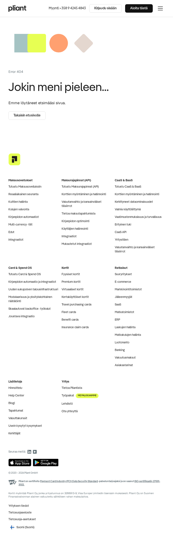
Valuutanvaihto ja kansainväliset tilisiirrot (81, 204)
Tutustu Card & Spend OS (24, 274)
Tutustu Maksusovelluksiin (24, 186)
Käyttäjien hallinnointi (75, 228)
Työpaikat (79, 395)
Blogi (11, 403)
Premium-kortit (71, 281)
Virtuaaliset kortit (73, 289)
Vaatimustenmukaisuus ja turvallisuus (138, 217)
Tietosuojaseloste (20, 512)
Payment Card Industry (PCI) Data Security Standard (69, 481)
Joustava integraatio (21, 316)
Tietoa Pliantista (72, 388)
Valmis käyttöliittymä (128, 209)
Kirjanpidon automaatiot (23, 217)
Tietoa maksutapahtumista (78, 213)
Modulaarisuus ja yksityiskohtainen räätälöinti (30, 299)
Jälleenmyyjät (123, 297)
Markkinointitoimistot (128, 289)
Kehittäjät (14, 433)
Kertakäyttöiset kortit (75, 297)
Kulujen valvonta (18, 209)
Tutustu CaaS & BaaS (128, 186)
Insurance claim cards (75, 327)
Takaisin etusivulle (27, 115)
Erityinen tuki (123, 224)
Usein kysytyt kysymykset (25, 425)
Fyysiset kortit (71, 274)
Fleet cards (69, 312)
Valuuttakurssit (17, 418)
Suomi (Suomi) (25, 527)
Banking (120, 350)
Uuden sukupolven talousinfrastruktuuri (33, 289)
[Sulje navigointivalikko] (160, 8)
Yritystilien (121, 239)
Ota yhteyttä (70, 411)
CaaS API (120, 232)
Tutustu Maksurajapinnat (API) (80, 186)
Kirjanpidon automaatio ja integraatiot (32, 281)
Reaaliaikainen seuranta (23, 194)
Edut (11, 232)
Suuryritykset (123, 274)
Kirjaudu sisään (105, 8)
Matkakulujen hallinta (128, 334)
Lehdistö (67, 403)
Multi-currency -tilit (20, 224)
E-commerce (123, 281)
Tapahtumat (15, 410)
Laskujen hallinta (125, 327)
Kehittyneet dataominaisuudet (134, 201)
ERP (117, 319)
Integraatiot (15, 239)
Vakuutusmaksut (125, 357)
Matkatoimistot (124, 312)
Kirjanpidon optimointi (75, 221)
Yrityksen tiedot (18, 505)
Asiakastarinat (124, 365)
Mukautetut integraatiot (77, 244)
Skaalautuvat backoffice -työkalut (29, 308)
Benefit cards (70, 319)
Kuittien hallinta (18, 201)
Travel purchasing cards (77, 304)
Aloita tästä (139, 8)
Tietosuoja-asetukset (22, 519)
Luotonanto (122, 342)
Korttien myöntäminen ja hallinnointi (84, 194)
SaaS (118, 304)
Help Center (16, 395)
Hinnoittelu (15, 388)
